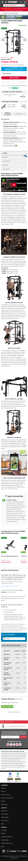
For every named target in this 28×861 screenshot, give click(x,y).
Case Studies (5, 817)
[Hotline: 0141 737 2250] (21, 2)
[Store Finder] (6, 2)
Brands (3, 801)
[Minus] (5, 82)
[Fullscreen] (25, 190)
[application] (14, 185)
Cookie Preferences (6, 843)
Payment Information (7, 798)
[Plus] (22, 82)
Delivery (3, 788)
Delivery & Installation (10, 94)
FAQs (2, 823)
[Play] (3, 190)
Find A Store (4, 820)
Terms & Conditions (6, 836)
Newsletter (4, 804)
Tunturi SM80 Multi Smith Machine (16, 726)
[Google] (10, 773)
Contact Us (4, 810)
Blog (2, 846)
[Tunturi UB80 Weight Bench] (4, 106)
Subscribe (23, 737)
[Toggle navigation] (2, 2)
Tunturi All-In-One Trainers (10, 13)
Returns (3, 791)
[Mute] (22, 190)
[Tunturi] (22, 25)
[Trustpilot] (17, 773)
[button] (3, 39)
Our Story (4, 830)
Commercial (4, 814)
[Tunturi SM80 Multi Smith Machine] (3, 726)
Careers (3, 833)
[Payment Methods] (14, 851)
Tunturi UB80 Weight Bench (12, 105)
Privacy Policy (5, 840)
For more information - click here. (9, 586)
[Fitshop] (12, 2)
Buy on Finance (5, 794)
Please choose (7, 73)
